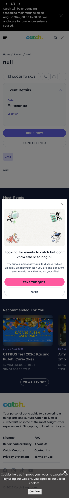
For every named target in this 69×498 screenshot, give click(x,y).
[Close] (62, 204)
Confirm (35, 491)
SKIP (34, 292)
